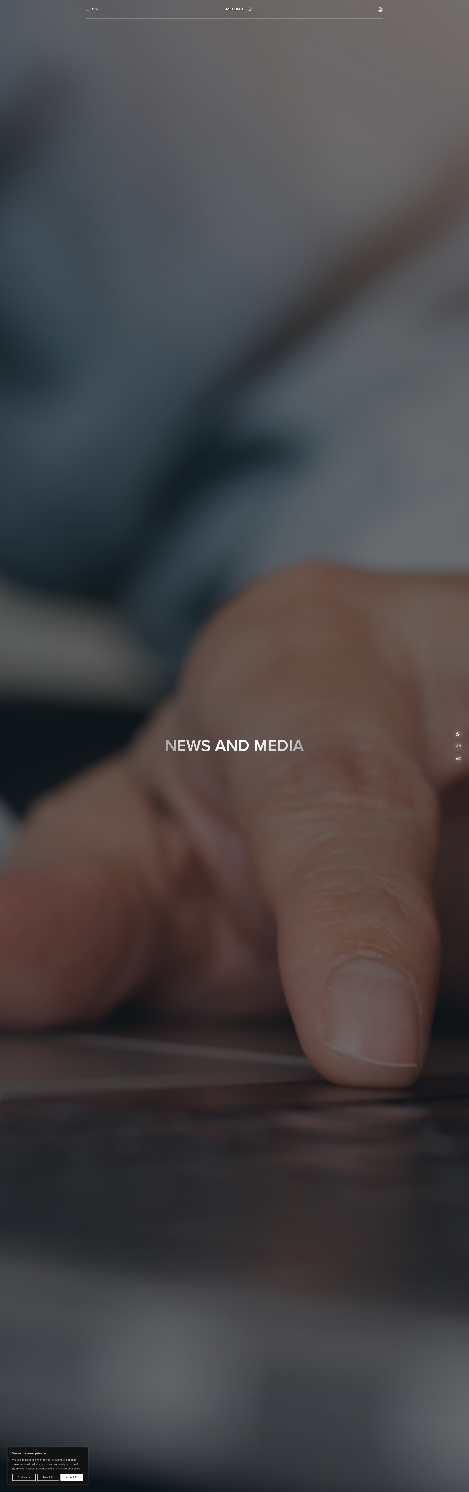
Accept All (71, 1477)
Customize (24, 1477)
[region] (47, 1466)
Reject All (48, 1477)
